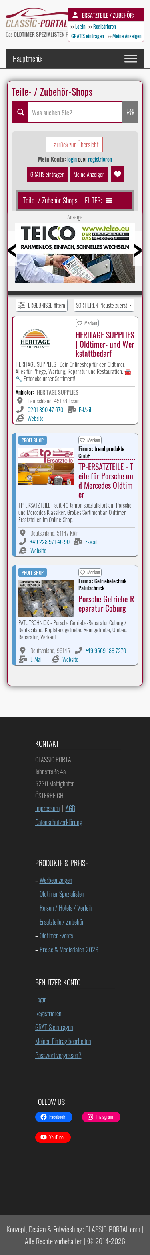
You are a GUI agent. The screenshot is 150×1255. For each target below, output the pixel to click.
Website (36, 418)
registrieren (100, 159)
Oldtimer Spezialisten (62, 894)
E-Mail (85, 409)
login (72, 159)
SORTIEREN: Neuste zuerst (101, 305)
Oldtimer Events (56, 935)
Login (80, 26)
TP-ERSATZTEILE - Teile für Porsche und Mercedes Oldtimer (105, 480)
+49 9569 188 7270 (106, 650)
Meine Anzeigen (127, 36)
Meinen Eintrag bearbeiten (63, 1041)
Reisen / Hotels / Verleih (66, 908)
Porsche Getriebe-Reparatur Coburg (106, 603)
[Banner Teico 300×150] (75, 255)
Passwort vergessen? (58, 1055)
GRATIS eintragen (87, 36)
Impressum (47, 808)
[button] (62, 200)
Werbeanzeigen (56, 880)
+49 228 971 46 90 (50, 542)
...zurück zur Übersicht (74, 144)
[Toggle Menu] (130, 58)
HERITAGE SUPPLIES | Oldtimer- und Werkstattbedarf (105, 344)
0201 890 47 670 (45, 409)
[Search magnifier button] (20, 112)
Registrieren (104, 26)
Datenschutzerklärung (58, 822)
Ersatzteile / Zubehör (62, 922)
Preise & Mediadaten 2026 (69, 949)
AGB (70, 808)
